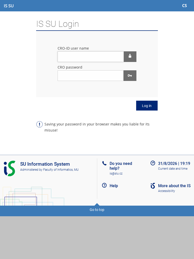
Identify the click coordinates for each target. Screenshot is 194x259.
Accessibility (166, 191)
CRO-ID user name (73, 48)
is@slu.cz (116, 173)
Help (114, 185)
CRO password (70, 67)
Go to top (97, 210)
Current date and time (172, 168)
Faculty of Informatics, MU (61, 169)
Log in (147, 106)
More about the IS (174, 185)
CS (184, 5)
